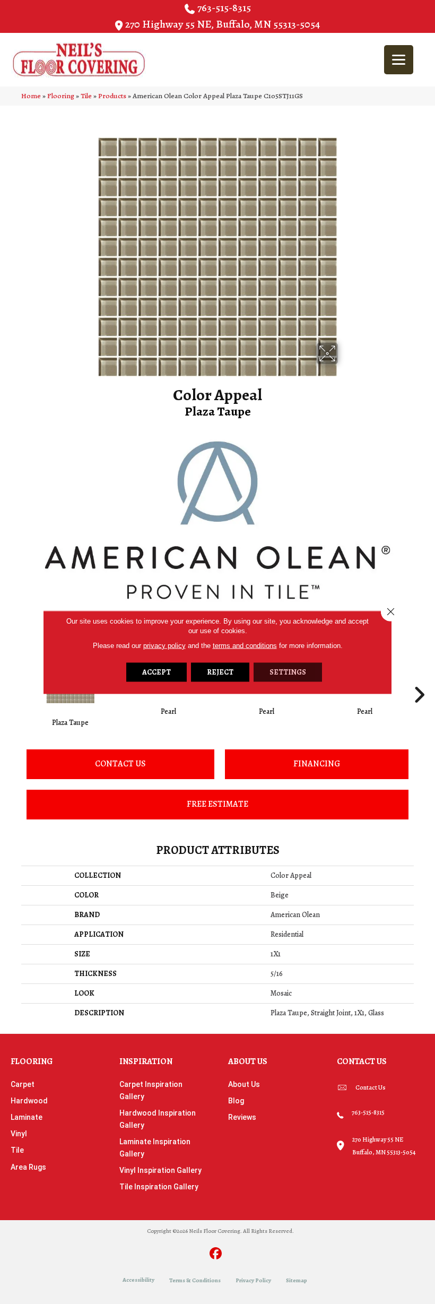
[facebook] (216, 1254)
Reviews (242, 1117)
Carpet (22, 1084)
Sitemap (296, 1280)
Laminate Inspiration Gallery (154, 1147)
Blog (236, 1100)
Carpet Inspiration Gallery (150, 1090)
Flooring (60, 96)
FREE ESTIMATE (217, 804)
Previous (16, 678)
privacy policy (164, 645)
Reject (220, 672)
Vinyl (19, 1133)
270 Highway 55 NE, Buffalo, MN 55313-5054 (222, 24)
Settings (287, 672)
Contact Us (120, 764)
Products (112, 96)
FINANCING (316, 764)
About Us (244, 1084)
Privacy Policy (253, 1280)
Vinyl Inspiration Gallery (160, 1170)
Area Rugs (28, 1167)
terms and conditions (245, 645)
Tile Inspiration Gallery (158, 1186)
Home (31, 96)
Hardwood (29, 1100)
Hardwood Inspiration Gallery (157, 1119)
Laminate (26, 1117)
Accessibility (138, 1280)
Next (419, 678)
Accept (156, 672)
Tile (86, 96)
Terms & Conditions (195, 1280)
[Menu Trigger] (398, 59)
